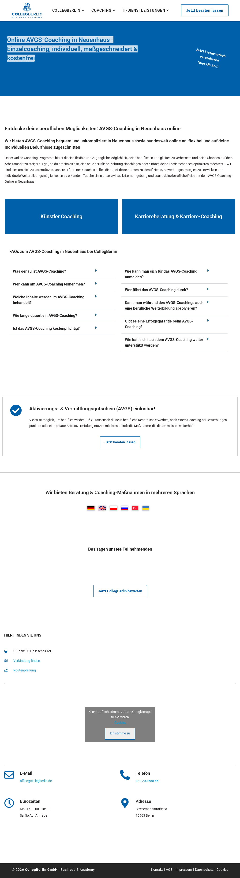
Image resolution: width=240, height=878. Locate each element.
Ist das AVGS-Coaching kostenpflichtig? (46, 328)
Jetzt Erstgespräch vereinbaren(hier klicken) (210, 58)
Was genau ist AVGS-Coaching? (39, 271)
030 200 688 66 (147, 781)
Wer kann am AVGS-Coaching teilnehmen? (49, 284)
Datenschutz (204, 869)
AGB (169, 869)
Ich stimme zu (120, 733)
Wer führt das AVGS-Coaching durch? (156, 290)
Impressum (184, 869)
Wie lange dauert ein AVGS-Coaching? (45, 315)
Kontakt (157, 869)
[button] (62, 271)
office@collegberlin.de (36, 781)
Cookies (120, 722)
